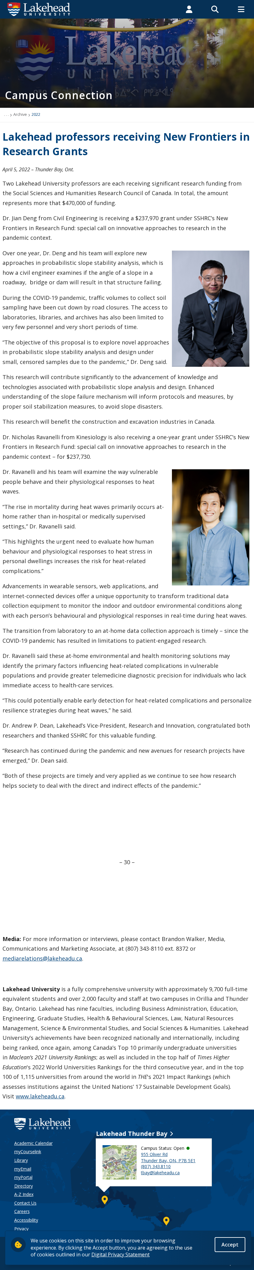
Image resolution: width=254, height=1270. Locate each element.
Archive (20, 114)
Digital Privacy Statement (120, 1254)
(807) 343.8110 (156, 1166)
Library (21, 1160)
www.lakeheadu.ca (40, 1096)
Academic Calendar (33, 1143)
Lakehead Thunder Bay (131, 1133)
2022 (36, 114)
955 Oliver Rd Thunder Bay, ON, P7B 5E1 (168, 1157)
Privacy (21, 1229)
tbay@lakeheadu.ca (160, 1173)
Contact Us (25, 1203)
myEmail (22, 1169)
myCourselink (27, 1151)
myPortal (23, 1177)
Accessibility (26, 1220)
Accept (230, 1244)
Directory (23, 1186)
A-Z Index (23, 1194)
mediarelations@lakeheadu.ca (42, 958)
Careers (22, 1211)
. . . (6, 114)
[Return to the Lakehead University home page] (39, 8)
